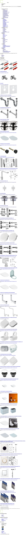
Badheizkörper (3, 32)
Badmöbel (3, 18)
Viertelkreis (4, 42)
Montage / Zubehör (5, 41)
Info (2, 5)
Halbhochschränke (5, 20)
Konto (2, 515)
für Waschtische (4, 31)
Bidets (3, 34)
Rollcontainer (4, 22)
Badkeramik (3, 33)
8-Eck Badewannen (5, 11)
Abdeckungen (4, 45)
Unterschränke (4, 24)
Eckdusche (4, 40)
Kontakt (2, 4)
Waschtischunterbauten (5, 26)
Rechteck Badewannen (5, 14)
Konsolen (4, 21)
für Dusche (4, 30)
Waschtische (4, 25)
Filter (3, 50)
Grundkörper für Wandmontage (6, 46)
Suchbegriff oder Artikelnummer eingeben (6, 6)
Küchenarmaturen (3, 47)
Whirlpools (4, 16)
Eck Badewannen (5, 12)
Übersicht (4, 9)
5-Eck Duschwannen (5, 10)
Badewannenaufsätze (5, 39)
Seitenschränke (4, 23)
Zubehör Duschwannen (5, 17)
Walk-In (4, 43)
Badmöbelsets (4, 19)
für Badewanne (4, 29)
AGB (2, 532)
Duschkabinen (3, 38)
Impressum (3, 531)
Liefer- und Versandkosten (4, 518)
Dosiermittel (4, 49)
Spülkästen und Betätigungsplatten (6, 51)
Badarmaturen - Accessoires (5, 27)
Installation (3, 48)
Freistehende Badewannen (6, 13)
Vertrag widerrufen (4, 520)
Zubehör (4, 37)
